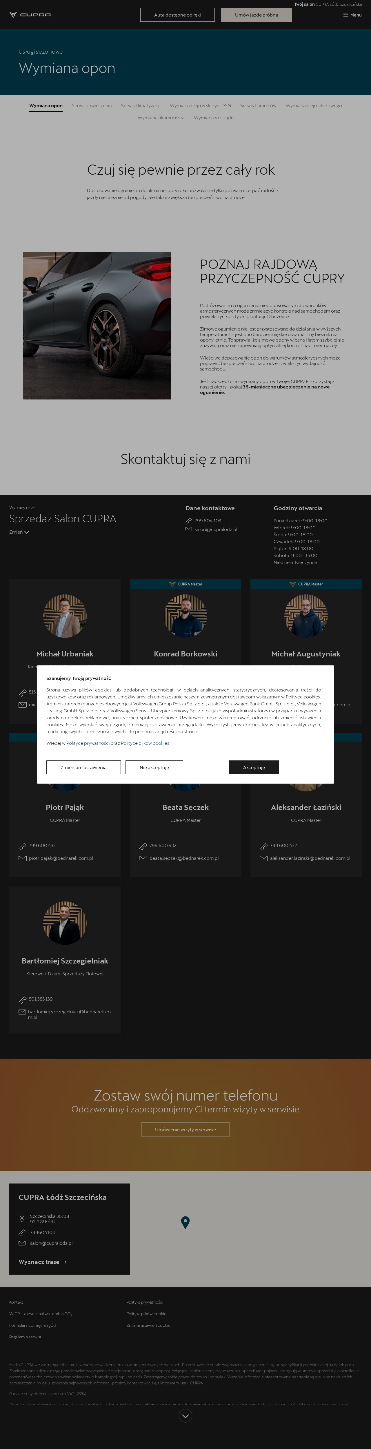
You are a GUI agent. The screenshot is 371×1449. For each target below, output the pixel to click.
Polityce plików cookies (145, 743)
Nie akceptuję (154, 767)
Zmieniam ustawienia (84, 767)
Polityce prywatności (88, 743)
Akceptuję (254, 767)
